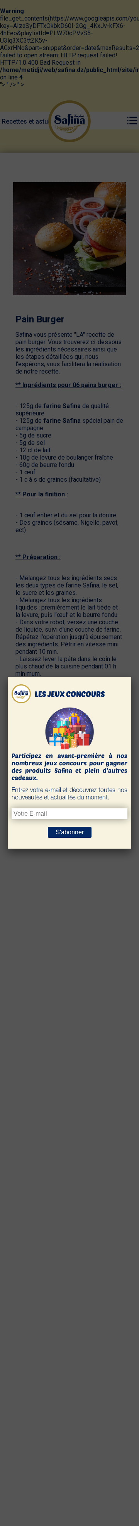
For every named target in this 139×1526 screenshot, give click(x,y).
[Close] (131, 677)
